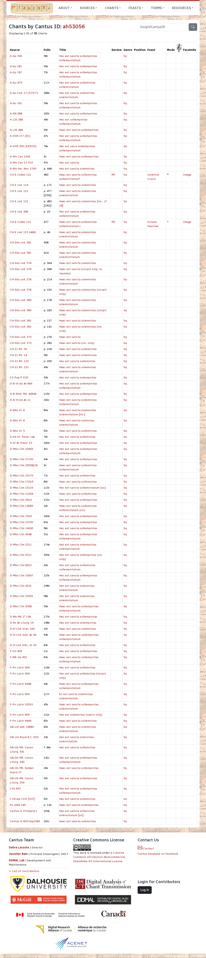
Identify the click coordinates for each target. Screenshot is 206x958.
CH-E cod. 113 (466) (23, 232)
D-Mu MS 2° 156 (20, 616)
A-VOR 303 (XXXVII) (23, 146)
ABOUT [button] (64, 8)
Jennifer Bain (19, 854)
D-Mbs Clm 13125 (21, 487)
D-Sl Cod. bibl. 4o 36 (23, 635)
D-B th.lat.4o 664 (21, 383)
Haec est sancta (69, 337)
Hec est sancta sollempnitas (78, 66)
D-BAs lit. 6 (17, 410)
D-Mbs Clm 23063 (21, 449)
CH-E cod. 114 (19, 185)
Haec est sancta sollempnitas (79, 130)
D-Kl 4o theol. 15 (21, 443)
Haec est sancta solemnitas (77, 185)
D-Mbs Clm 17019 (21, 481)
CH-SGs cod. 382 (20, 320)
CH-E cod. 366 (19, 211)
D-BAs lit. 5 (17, 430)
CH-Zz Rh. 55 (18, 349)
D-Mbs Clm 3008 (21, 606)
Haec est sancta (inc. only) (76, 343)
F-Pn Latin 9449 (20, 720)
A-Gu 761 (16, 103)
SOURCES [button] (87, 8)
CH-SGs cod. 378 (20, 279)
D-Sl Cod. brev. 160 (22, 628)
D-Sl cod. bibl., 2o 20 (23, 645)
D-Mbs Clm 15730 (21, 522)
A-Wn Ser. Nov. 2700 (23, 168)
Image (187, 174)
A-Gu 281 (16, 66)
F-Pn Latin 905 (20, 694)
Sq (125, 56)
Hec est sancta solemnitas (77, 168)
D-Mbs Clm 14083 (21, 506)
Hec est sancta (69, 162)
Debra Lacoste (19, 847)
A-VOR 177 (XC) (20, 136)
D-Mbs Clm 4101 (21, 585)
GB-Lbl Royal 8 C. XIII (24, 737)
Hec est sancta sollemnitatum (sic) (82, 487)
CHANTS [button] (111, 8)
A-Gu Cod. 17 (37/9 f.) (24, 93)
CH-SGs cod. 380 (20, 300)
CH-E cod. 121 (19, 191)
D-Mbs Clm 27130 (21, 459)
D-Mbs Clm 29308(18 (23, 465)
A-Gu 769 (16, 56)
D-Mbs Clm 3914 (21, 500)
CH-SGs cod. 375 (20, 337)
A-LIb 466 (16, 130)
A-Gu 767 (16, 72)
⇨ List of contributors (24, 871)
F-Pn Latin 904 (20, 667)
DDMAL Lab (17, 860)
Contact (148, 848)
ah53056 (74, 26)
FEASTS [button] (135, 8)
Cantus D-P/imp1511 (23, 811)
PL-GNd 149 (18, 805)
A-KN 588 (16, 113)
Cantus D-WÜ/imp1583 (25, 821)
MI (113, 174)
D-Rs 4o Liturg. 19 (22, 622)
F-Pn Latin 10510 (21, 704)
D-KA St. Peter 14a (22, 437)
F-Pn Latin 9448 (20, 684)
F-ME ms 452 (18, 657)
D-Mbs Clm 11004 (21, 493)
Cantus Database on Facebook (158, 853)
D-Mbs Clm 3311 (21, 544)
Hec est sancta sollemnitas (77, 361)
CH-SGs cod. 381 (20, 242)
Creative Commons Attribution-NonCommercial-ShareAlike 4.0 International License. (99, 857)
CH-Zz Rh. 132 (19, 367)
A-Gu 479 (16, 82)
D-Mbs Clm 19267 (21, 575)
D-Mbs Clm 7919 (21, 516)
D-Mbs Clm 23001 (21, 596)
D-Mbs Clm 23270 (21, 475)
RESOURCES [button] (181, 8)
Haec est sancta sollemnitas (78, 349)
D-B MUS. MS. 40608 (23, 394)
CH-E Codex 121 (20, 174)
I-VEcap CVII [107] (22, 799)
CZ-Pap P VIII (19, 377)
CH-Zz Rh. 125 (19, 361)
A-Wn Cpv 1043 (20, 156)
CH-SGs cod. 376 (20, 263)
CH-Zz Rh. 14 (18, 355)
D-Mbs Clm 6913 (21, 565)
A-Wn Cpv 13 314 (21, 162)
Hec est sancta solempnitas (77, 377)
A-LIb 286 (16, 119)
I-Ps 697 (15, 788)
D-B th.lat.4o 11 (20, 400)
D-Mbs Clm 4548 (21, 534)
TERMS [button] (156, 8)
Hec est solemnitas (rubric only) (80, 714)
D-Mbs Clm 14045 (21, 528)
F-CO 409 (16, 651)
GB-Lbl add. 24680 (22, 727)
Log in (144, 890)
